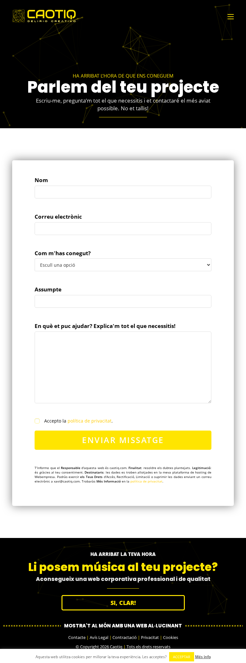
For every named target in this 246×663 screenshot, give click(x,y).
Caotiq (116, 647)
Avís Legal (99, 637)
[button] (123, 602)
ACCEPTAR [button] (181, 656)
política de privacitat (89, 421)
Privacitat (150, 637)
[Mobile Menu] (230, 16)
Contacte (77, 637)
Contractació (124, 637)
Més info (203, 656)
